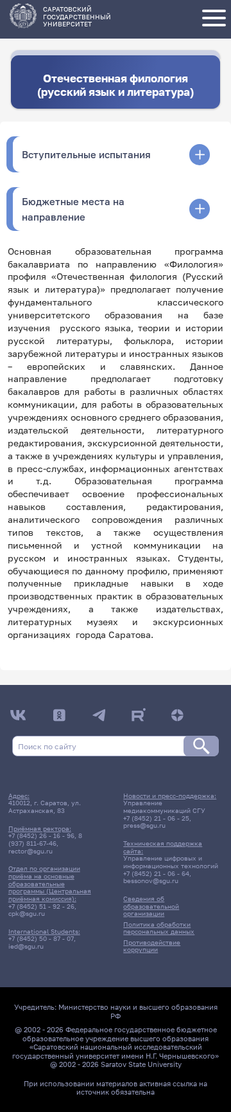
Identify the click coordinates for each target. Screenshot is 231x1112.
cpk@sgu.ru (26, 913)
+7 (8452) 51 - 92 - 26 (41, 906)
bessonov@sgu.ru (150, 880)
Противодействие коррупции (151, 946)
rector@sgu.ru (30, 851)
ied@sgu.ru (26, 946)
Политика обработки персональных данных (158, 928)
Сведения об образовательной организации (151, 906)
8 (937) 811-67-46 (45, 839)
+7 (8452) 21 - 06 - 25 (156, 818)
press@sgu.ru (144, 825)
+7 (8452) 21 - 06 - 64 (156, 873)
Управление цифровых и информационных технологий (170, 862)
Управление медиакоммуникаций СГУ (164, 806)
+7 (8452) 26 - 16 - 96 (41, 835)
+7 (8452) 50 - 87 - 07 (41, 938)
